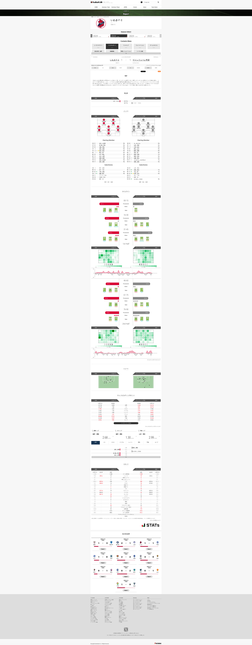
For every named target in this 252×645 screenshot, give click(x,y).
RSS (159, 71)
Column (135, 7)
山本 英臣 (136, 145)
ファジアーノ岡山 (94, 618)
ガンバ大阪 (92, 615)
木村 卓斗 (136, 173)
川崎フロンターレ (94, 609)
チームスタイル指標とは (151, 606)
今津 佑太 (136, 147)
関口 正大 (136, 148)
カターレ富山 (107, 613)
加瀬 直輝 (101, 158)
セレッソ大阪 (93, 616)
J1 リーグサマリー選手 (137, 600)
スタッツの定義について (155, 520)
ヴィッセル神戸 (93, 617)
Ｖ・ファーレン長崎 (94, 622)
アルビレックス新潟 (108, 612)
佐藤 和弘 (136, 158)
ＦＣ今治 (106, 618)
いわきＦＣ (114, 60)
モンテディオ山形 (108, 604)
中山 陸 (136, 171)
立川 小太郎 (102, 143)
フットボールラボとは (151, 602)
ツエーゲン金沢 (121, 606)
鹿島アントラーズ (94, 599)
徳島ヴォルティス (108, 617)
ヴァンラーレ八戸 (108, 600)
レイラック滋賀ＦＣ (122, 609)
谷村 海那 (101, 161)
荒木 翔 (136, 152)
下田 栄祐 (101, 171)
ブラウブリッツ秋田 (108, 603)
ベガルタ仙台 (107, 602)
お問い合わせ (135, 633)
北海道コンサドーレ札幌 (109, 599)
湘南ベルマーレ (107, 610)
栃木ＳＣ (120, 600)
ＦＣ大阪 (120, 610)
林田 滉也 (136, 156)
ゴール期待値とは (150, 609)
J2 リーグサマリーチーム (137, 603)
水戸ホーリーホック (94, 600)
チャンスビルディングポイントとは (152, 426)
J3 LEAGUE (121, 597)
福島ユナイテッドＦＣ (123, 599)
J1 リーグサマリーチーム (137, 599)
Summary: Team (106, 7)
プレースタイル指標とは (151, 605)
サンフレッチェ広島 (94, 619)
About (144, 7)
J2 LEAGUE (107, 597)
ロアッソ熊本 (121, 619)
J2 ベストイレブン (136, 605)
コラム (148, 599)
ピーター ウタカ (138, 179)
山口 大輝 (101, 156)
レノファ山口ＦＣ (122, 613)
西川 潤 (101, 152)
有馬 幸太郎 (102, 159)
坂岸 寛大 (101, 150)
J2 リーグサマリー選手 (137, 604)
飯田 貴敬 (136, 150)
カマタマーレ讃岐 (122, 615)
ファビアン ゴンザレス (139, 159)
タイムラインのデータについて (153, 359)
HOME (96, 7)
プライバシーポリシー (125, 633)
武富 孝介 (136, 169)
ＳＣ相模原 (121, 603)
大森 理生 (101, 147)
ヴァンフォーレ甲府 (141, 60)
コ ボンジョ (137, 143)
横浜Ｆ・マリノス (94, 610)
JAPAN (125, 7)
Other (148, 597)
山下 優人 (101, 154)
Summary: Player (115, 7)
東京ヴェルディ (93, 606)
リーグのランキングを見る (126, 423)
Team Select (154, 7)
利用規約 (115, 633)
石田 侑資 (101, 148)
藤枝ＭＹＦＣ (107, 616)
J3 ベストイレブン (136, 609)
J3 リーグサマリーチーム (137, 606)
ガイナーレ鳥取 (121, 612)
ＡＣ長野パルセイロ (122, 605)
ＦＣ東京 (92, 605)
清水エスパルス (93, 611)
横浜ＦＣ (106, 609)
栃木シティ (107, 606)
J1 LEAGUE (93, 597)
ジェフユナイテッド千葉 (95, 603)
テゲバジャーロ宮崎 (108, 622)
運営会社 (131, 633)
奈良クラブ (121, 611)
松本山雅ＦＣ (121, 604)
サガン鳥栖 (107, 619)
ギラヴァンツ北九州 (122, 618)
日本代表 (148, 600)
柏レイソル (92, 604)
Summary (135, 597)
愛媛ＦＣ (120, 616)
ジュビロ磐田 (107, 615)
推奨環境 (119, 633)
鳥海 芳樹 (136, 154)
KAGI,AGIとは (149, 604)
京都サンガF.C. (93, 613)
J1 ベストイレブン (136, 602)
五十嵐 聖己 (102, 145)
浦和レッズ (92, 602)
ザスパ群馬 (121, 602)
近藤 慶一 (101, 173)
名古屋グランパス (94, 612)
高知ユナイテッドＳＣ (123, 617)
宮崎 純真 (136, 161)
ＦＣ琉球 (120, 622)
